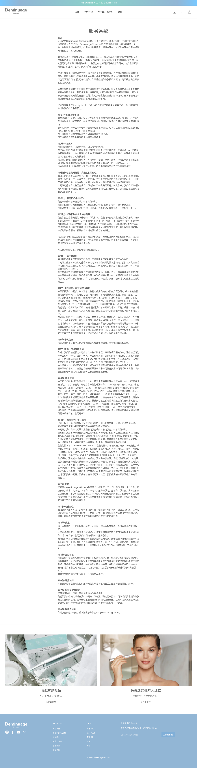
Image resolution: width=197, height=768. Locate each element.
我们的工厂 (91, 733)
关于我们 (90, 728)
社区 (88, 741)
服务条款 (56, 745)
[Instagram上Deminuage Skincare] (7, 732)
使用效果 (88, 12)
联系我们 (56, 737)
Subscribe (168, 734)
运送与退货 (57, 741)
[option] (98, 2)
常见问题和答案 (59, 733)
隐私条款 (56, 750)
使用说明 (90, 737)
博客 (88, 745)
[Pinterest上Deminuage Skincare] (24, 732)
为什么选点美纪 (105, 12)
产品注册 (56, 728)
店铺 (77, 12)
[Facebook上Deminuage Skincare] (12, 732)
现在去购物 (51, 702)
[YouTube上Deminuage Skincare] (18, 732)
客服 (120, 12)
